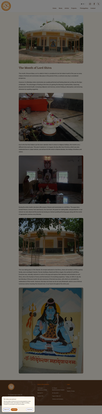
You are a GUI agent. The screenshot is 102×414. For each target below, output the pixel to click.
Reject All (6, 409)
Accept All (14, 409)
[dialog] (18, 404)
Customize (29, 409)
